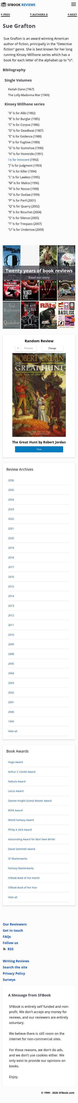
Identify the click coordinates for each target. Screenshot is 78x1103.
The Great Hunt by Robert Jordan (39, 442)
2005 (11, 663)
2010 (11, 634)
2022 (11, 519)
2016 (11, 576)
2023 (11, 509)
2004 (11, 673)
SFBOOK (21, 5)
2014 (11, 596)
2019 (11, 547)
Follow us (10, 943)
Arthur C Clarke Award (21, 771)
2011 (11, 625)
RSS (10, 949)
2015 (11, 586)
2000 (11, 712)
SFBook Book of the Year (22, 887)
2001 (11, 702)
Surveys (9, 979)
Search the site (15, 967)
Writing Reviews (16, 961)
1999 (11, 721)
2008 (11, 654)
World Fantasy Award (21, 820)
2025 (11, 490)
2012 (11, 615)
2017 (11, 567)
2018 (11, 557)
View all (12, 731)
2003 (11, 683)
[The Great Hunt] (39, 435)
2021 (11, 528)
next (73, 14)
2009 (11, 644)
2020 (11, 538)
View (39, 449)
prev (6, 14)
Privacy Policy (14, 973)
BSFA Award (15, 810)
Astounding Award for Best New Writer (31, 839)
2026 (11, 480)
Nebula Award (17, 781)
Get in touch (13, 930)
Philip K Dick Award (20, 829)
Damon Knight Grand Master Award (30, 800)
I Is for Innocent (18, 160)
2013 (11, 605)
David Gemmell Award (21, 849)
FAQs (7, 936)
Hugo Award (15, 762)
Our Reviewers (15, 924)
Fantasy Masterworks (21, 868)
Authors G (40, 14)
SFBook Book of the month (24, 878)
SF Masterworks (17, 858)
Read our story (39, 277)
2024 (11, 499)
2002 (11, 692)
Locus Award (16, 791)
